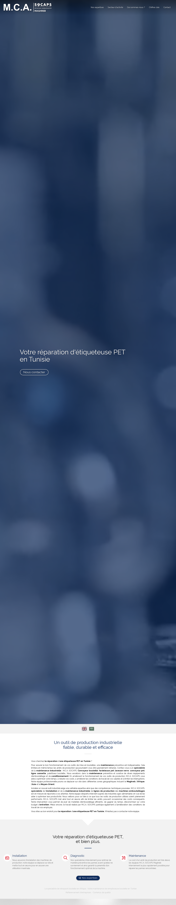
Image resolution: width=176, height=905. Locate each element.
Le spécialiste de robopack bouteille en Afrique (65, 889)
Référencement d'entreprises (78, 892)
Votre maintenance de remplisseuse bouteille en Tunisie (112, 889)
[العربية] (91, 729)
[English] (84, 729)
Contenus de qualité (102, 892)
